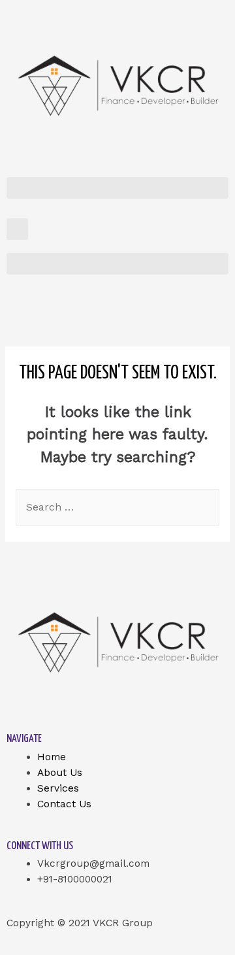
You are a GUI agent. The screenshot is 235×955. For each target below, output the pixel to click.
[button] (117, 188)
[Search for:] (117, 507)
